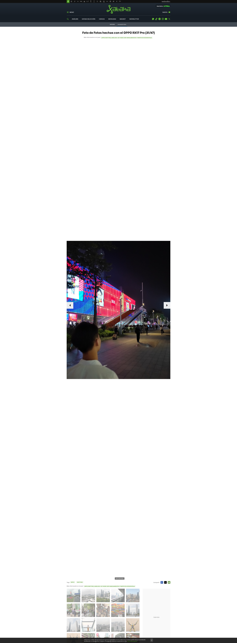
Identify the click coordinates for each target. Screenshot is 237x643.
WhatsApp (153, 19)
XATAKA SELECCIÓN (88, 19)
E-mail (169, 582)
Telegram (159, 19)
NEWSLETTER (134, 19)
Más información (132, 641)
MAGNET (123, 19)
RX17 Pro (80, 582)
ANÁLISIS (75, 19)
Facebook (162, 582)
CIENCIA (102, 19)
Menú (72, 12)
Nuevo (164, 12)
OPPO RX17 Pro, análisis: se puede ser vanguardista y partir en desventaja (126, 37)
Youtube (166, 19)
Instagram (163, 19)
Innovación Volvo (122, 24)
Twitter (169, 19)
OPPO (72, 582)
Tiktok (156, 19)
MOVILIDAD (112, 19)
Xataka (118, 9)
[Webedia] (166, 1)
